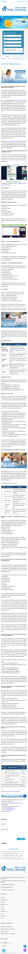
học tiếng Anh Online (21, 100)
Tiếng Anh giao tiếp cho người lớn (8, 929)
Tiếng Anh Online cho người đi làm (8, 933)
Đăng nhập (4, 1)
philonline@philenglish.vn (10, 807)
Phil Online (8, 811)
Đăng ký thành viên (23, 1)
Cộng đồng (3, 915)
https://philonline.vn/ (10, 809)
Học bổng (3, 909)
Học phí (2, 906)
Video (2, 913)
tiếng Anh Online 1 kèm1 (16, 803)
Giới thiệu (10, 58)
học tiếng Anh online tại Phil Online (14, 141)
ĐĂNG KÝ (8, 56)
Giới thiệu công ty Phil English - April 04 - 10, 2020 (13, 851)
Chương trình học (4, 899)
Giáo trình (3, 902)
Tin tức (2, 918)
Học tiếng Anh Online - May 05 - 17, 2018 (11, 857)
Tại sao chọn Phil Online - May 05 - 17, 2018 (12, 853)
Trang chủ (4, 58)
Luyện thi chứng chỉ (5, 931)
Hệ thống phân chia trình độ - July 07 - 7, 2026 (13, 855)
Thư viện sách (4, 911)
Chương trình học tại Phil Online (13, 791)
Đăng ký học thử (4, 904)
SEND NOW (21, 839)
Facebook (4, 945)
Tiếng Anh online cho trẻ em (6, 926)
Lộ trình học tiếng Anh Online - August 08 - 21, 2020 (14, 858)
